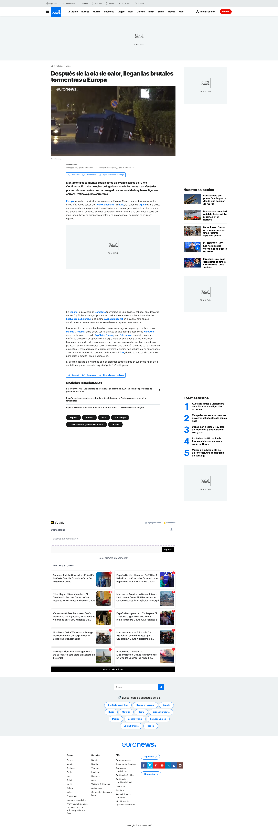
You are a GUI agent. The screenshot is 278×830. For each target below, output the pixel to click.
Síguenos (95, 776)
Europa (85, 11)
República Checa (104, 335)
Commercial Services (126, 764)
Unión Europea (131, 726)
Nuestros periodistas (76, 800)
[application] (113, 121)
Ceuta (141, 712)
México (115, 719)
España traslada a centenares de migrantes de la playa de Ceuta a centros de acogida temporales (106, 399)
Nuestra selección (199, 190)
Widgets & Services (100, 784)
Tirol (121, 352)
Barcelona (100, 311)
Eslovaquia (125, 335)
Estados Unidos (158, 719)
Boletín (94, 764)
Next (130, 11)
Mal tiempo (120, 417)
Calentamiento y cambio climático (86, 424)
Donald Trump (135, 719)
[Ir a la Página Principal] (56, 12)
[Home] (52, 66)
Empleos (120, 790)
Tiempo (94, 768)
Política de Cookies (125, 775)
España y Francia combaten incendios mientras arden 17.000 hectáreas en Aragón (105, 407)
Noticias (59, 66)
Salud (161, 11)
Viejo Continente (105, 204)
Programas (72, 796)
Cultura (141, 11)
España (73, 311)
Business (109, 11)
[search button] (136, 3)
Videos (171, 11)
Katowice (149, 331)
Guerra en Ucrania (145, 705)
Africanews (96, 788)
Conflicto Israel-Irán (118, 705)
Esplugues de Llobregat (78, 318)
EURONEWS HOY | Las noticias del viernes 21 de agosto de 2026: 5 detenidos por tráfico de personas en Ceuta (109, 390)
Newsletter (149, 774)
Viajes (121, 11)
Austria (81, 331)
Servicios (95, 755)
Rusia (111, 712)
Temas (70, 755)
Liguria (142, 204)
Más (118, 755)
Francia (150, 726)
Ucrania (126, 712)
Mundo (96, 11)
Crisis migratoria (161, 712)
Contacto (120, 786)
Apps (93, 780)
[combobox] (151, 3)
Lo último (73, 11)
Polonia (70, 331)
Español (52, 3)
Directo (225, 11)
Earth (151, 11)
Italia (121, 204)
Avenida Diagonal (113, 318)
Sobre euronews (123, 760)
